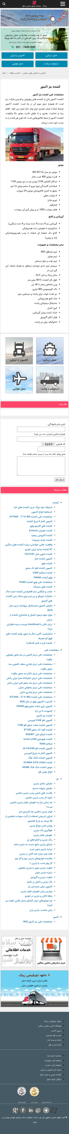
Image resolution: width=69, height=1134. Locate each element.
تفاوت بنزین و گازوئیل (41, 877)
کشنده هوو (47, 563)
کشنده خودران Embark (40, 531)
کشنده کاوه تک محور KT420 (38, 730)
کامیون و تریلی (17, 55)
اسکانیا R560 (46, 744)
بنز (57, 779)
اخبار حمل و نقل (54, 1044)
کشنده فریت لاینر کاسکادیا (39, 643)
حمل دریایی (51, 55)
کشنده (55, 503)
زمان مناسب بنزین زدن (41, 910)
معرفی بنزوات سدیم (42, 788)
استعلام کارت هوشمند (52, 1060)
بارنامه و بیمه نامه (54, 1040)
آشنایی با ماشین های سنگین (34, 73)
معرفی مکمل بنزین (42, 784)
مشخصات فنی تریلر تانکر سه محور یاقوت (31, 674)
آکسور (56, 917)
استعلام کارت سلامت (53, 1065)
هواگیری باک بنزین (43, 830)
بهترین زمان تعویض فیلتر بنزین (36, 891)
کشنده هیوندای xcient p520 (37, 739)
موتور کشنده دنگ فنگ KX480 (37, 767)
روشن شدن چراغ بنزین (41, 826)
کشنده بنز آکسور (50, 87)
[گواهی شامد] (21, 1091)
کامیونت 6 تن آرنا (43, 711)
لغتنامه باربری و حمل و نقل (50, 1074)
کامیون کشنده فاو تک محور (38, 568)
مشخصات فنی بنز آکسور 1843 (37, 922)
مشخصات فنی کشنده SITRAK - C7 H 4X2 (31, 697)
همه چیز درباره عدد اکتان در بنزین (35, 854)
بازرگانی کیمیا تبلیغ (54, 1079)
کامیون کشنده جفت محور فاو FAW (35, 725)
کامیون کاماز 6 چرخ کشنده (39, 521)
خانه (4, 73)
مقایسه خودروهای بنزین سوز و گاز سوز (33, 858)
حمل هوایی (17, 64)
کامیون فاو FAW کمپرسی (40, 720)
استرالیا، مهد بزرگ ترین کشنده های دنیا (33, 507)
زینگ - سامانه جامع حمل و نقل (34, 5)
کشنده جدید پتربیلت (42, 540)
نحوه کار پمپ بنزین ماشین (38, 798)
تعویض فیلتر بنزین (42, 835)
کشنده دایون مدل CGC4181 (38, 554)
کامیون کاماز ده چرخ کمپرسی (38, 753)
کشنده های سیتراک (42, 587)
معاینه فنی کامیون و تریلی (50, 1069)
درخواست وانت (51, 64)
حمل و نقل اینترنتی (53, 1035)
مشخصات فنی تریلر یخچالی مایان (35, 688)
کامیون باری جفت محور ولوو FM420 (34, 706)
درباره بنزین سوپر (43, 872)
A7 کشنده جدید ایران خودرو (38, 549)
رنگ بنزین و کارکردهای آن (39, 840)
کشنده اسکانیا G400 (42, 573)
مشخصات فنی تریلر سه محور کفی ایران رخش (29, 683)
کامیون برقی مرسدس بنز (40, 887)
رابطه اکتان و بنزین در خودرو (38, 896)
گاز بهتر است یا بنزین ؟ (41, 863)
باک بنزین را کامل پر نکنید (39, 882)
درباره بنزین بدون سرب (40, 849)
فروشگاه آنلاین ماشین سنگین (49, 1025)
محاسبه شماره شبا (54, 1055)
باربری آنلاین (56, 1030)
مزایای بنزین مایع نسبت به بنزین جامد (33, 844)
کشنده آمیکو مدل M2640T (39, 734)
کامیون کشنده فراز (43, 559)
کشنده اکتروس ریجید (41, 535)
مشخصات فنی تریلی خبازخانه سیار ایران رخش (29, 678)
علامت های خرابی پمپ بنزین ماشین (34, 793)
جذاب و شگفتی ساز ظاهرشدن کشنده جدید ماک (29, 592)
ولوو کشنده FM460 (43, 578)
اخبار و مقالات (14, 73)
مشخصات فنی (51, 650)
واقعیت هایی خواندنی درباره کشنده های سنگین (28, 545)
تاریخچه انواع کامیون (41, 512)
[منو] (63, 4)
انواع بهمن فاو (45, 772)
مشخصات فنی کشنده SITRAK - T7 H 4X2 (30, 517)
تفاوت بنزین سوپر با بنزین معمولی (35, 868)
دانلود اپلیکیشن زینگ (52, 1021)
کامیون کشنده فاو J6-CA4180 (37, 748)
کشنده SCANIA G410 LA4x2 (37, 762)
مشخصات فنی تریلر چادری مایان (36, 692)
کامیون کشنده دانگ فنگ (40, 758)
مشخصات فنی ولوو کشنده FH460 (35, 582)
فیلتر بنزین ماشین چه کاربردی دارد (35, 812)
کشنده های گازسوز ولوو (41, 526)
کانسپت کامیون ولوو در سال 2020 (36, 702)
